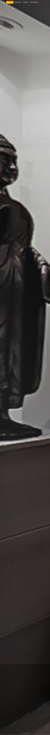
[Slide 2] (22, 733)
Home (3, 2)
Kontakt (25, 2)
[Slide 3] (24, 733)
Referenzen (34, 2)
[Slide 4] (26, 733)
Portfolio (9, 2)
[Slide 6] (30, 733)
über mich (17, 2)
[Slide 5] (28, 733)
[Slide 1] (19, 733)
